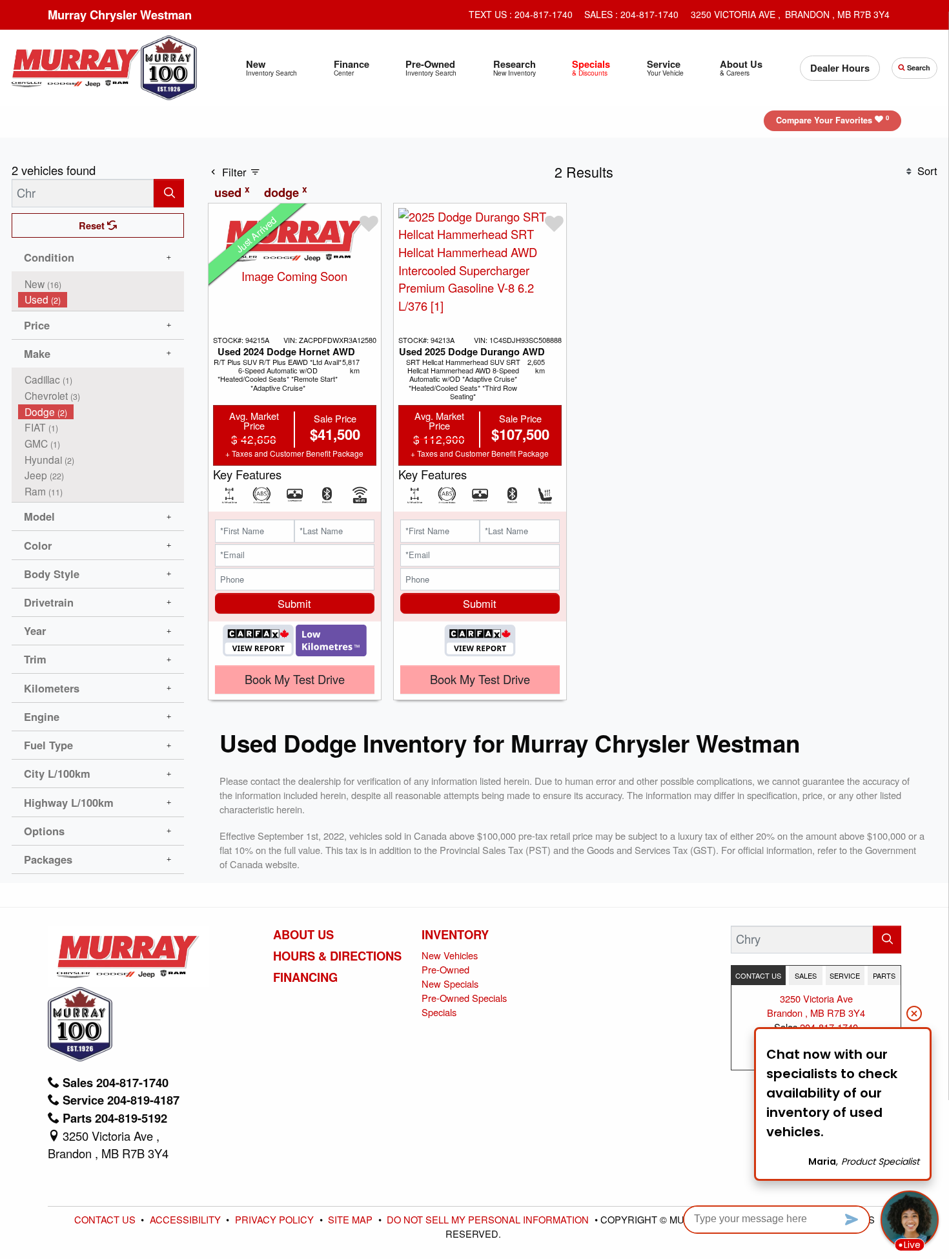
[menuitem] (101, 284)
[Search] (169, 193)
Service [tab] (845, 975)
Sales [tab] (806, 975)
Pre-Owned (445, 969)
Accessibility (186, 1219)
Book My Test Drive (295, 679)
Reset (93, 225)
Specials (439, 1012)
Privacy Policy (275, 1219)
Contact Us (106, 1219)
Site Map (351, 1219)
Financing (305, 977)
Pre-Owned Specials (464, 997)
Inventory (455, 934)
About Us (303, 934)
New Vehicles (450, 955)
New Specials (450, 983)
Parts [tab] (884, 975)
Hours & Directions (337, 956)
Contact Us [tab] (758, 975)
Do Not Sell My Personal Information (489, 1219)
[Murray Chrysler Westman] (76, 65)
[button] (271, 68)
